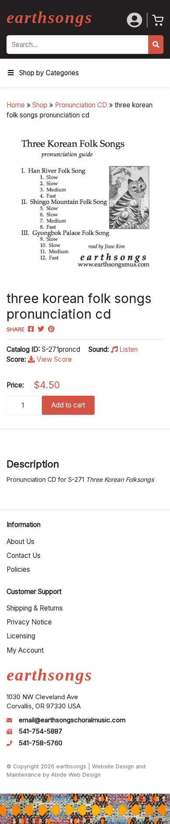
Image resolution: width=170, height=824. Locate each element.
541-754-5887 (40, 731)
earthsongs (49, 17)
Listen (128, 349)
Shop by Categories (49, 73)
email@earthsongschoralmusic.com (72, 720)
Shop (40, 105)
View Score (53, 359)
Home (16, 105)
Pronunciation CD (81, 105)
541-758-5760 (40, 743)
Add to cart (68, 405)
